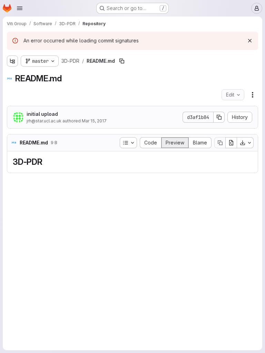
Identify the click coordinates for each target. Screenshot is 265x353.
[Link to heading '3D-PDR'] (46, 162)
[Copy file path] (121, 61)
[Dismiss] (250, 41)
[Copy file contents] (219, 142)
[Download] (245, 142)
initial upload (42, 114)
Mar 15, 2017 (94, 120)
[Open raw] (231, 142)
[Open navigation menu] (19, 8)
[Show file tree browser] (12, 61)
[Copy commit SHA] (219, 117)
